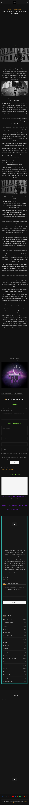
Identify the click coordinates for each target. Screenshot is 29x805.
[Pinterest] (8, 796)
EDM (15, 626)
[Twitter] (4, 796)
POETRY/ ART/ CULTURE (15, 658)
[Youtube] (13, 796)
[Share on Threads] (21, 399)
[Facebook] (2, 796)
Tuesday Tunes (15, 678)
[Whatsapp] (22, 796)
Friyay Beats (15, 632)
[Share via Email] (22, 399)
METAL (15, 648)
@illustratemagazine (5, 699)
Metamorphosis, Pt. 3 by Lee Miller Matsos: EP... (14, 496)
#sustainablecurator (7, 393)
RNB (15, 668)
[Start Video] (14, 524)
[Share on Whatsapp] (16, 399)
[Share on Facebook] (8, 399)
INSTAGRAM (9, 360)
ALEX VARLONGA (18, 393)
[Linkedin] (10, 796)
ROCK (15, 671)
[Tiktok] (26, 796)
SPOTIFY (15, 360)
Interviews (15, 645)
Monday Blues (15, 652)
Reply (26, 408)
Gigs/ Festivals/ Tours (15, 635)
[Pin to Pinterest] (11, 399)
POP (15, 661)
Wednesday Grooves (15, 681)
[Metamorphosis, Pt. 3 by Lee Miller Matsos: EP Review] (14, 486)
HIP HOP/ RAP (15, 639)
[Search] (27, 2)
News (15, 655)
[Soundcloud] (17, 796)
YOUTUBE (20, 360)
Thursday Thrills (15, 674)
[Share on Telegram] (17, 399)
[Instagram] (6, 796)
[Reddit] (24, 796)
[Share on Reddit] (14, 399)
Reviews (15, 665)
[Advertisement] (14, 29)
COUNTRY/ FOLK (15, 622)
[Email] (15, 796)
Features (15, 629)
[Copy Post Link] (19, 399)
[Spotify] (20, 796)
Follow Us (5, 579)
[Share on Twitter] (9, 399)
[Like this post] (6, 399)
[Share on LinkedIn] (13, 399)
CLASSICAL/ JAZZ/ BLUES (15, 619)
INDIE (15, 642)
